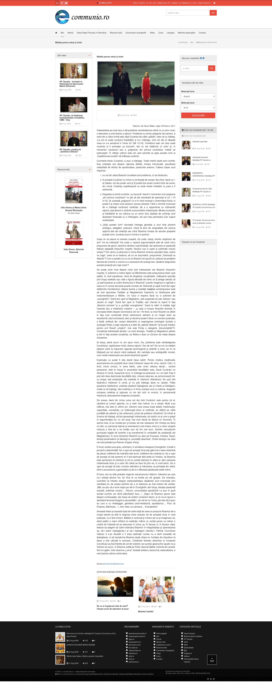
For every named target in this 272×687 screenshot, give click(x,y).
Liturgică (170, 32)
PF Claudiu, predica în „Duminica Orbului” (70, 150)
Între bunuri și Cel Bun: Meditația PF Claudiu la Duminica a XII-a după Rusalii (156, 3)
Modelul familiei (145, 611)
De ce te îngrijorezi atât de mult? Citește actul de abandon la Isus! (113, 607)
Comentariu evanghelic (136, 32)
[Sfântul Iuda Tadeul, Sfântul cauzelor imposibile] (62, 659)
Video (152, 32)
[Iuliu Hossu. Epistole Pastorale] (74, 231)
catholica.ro (133, 653)
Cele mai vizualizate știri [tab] (195, 135)
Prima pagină (161, 633)
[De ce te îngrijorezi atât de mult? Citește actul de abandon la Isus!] (115, 586)
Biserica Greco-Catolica (193, 636)
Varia (186, 642)
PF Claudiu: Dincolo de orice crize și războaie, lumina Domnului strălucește (204, 223)
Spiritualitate (189, 647)
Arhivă (70, 32)
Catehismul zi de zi (163, 644)
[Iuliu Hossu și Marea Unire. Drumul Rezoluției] (74, 190)
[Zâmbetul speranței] (188, 144)
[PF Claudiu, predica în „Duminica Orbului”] (74, 138)
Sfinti (186, 644)
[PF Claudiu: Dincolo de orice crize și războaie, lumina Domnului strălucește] (188, 223)
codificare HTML (189, 673)
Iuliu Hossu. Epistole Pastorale (74, 250)
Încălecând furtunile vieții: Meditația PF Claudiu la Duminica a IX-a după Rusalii (204, 191)
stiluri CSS (180, 673)
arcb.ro (131, 656)
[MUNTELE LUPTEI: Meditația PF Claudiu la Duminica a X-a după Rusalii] (188, 207)
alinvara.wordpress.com (113, 563)
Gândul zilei (160, 642)
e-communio (183, 42)
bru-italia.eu (133, 647)
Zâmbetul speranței (200, 141)
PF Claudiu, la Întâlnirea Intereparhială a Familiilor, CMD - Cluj (72, 117)
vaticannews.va (135, 650)
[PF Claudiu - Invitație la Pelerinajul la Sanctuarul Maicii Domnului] (74, 70)
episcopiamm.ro (135, 642)
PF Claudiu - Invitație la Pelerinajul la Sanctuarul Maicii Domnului (71, 84)
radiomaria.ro (134, 661)
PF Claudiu (188, 639)
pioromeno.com (135, 644)
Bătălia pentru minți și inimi (110, 56)
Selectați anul (187, 102)
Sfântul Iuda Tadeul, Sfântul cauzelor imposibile (85, 656)
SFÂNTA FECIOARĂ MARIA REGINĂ (216, 3)
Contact (202, 32)
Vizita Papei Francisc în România (91, 32)
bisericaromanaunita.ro (137, 633)
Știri (62, 32)
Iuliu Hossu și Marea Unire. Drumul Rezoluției (74, 209)
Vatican (187, 656)
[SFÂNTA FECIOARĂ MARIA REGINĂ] (62, 648)
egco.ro (131, 639)
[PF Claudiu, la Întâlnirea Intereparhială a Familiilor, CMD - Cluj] (74, 104)
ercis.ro (131, 659)
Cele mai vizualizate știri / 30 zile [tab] (198, 129)
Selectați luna (187, 91)
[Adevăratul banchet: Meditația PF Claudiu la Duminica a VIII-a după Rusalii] (188, 160)
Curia (160, 32)
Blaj (185, 650)
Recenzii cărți (116, 32)
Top (212, 661)
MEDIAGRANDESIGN (203, 673)
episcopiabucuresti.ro (137, 636)
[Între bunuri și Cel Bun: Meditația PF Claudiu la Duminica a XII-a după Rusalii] (62, 636)
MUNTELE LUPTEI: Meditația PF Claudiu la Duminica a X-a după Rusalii (204, 207)
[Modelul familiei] (156, 589)
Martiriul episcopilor (186, 32)
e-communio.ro (68, 671)
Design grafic (172, 673)
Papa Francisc (189, 633)
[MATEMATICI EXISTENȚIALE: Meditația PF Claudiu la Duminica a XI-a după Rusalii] (188, 176)
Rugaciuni (188, 653)
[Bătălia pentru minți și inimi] (136, 83)
